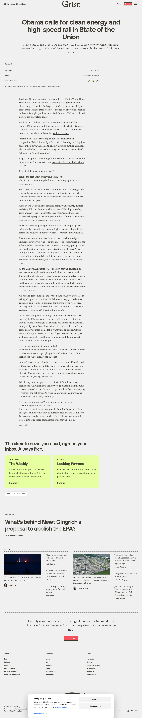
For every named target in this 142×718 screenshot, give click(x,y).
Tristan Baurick (82, 588)
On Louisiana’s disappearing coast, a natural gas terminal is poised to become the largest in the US (91, 580)
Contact (49, 665)
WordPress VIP (22, 709)
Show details (39, 714)
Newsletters (91, 659)
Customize (94, 706)
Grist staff (8, 64)
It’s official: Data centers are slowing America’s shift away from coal (56, 573)
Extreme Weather (10, 671)
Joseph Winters (120, 567)
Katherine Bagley (120, 580)
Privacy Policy (18, 711)
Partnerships (50, 671)
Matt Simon (50, 595)
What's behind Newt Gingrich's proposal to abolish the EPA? (43, 525)
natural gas (24, 117)
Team (47, 662)
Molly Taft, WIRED (52, 564)
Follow (119, 4)
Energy (6, 659)
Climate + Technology (91, 75)
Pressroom (50, 674)
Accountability (9, 668)
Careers (48, 668)
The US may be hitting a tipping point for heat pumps (56, 589)
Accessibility (91, 674)
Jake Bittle (49, 580)
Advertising (91, 668)
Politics (20, 535)
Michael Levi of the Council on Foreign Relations (43, 122)
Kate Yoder (12, 585)
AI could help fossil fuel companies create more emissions (56, 558)
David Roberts (10, 535)
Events (89, 662)
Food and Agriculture (12, 674)
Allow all (95, 700)
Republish (90, 671)
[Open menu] (136, 4)
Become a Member (94, 665)
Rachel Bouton (119, 598)
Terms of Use (8, 711)
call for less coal (61, 133)
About (48, 659)
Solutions (7, 665)
